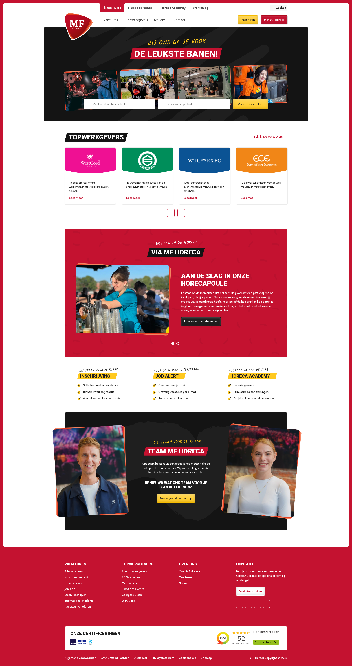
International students (79, 600)
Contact (179, 20)
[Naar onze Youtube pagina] (257, 604)
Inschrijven (248, 19)
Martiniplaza (130, 583)
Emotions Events (133, 589)
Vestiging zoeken (250, 591)
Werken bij (200, 8)
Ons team (185, 577)
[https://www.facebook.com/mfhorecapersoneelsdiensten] (239, 604)
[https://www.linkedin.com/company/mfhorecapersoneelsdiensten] (266, 604)
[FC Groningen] (147, 176)
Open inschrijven (76, 595)
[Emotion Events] (261, 176)
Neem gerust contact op (176, 498)
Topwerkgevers (137, 20)
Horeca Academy (173, 8)
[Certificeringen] (73, 642)
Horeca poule (73, 583)
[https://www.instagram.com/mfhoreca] (248, 604)
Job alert (70, 589)
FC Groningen (131, 577)
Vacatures (111, 20)
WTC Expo (128, 600)
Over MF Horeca (189, 571)
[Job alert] (169, 376)
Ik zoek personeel (140, 8)
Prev (171, 213)
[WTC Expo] (204, 176)
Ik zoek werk (112, 8)
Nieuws (183, 583)
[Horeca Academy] (252, 376)
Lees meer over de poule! (201, 321)
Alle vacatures (74, 571)
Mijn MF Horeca (274, 19)
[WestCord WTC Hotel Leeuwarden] (90, 176)
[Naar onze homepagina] (79, 26)
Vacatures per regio (77, 577)
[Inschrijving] (97, 376)
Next (181, 213)
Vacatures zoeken (250, 104)
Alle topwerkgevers (134, 571)
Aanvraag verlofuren (78, 606)
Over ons (159, 20)
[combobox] (119, 104)
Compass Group (132, 595)
